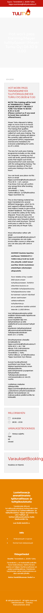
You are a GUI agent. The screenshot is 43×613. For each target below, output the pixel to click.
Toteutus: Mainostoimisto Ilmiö (23, 604)
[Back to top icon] (21, 595)
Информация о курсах (23, 539)
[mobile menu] (40, 12)
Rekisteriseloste (17, 603)
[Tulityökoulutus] (21, 11)
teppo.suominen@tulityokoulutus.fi (22, 4)
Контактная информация (23, 543)
